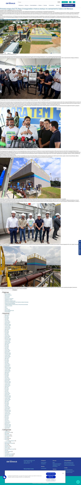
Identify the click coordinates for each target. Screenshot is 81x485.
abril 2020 (6, 405)
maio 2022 (7, 375)
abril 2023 (6, 362)
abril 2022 (6, 376)
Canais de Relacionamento (69, 471)
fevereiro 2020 (7, 407)
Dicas (6, 437)
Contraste (64, 2)
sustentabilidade (8, 451)
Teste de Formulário (8, 305)
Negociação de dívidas (9, 443)
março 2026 (7, 320)
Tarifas (6, 452)
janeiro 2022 (7, 380)
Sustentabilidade (67, 460)
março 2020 (7, 406)
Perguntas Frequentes (68, 469)
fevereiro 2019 (7, 422)
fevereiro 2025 (7, 336)
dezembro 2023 (8, 353)
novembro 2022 (8, 368)
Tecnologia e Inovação (9, 453)
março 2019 (7, 420)
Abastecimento (8, 432)
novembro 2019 (8, 411)
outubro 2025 (7, 326)
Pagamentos (7, 446)
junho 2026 (7, 317)
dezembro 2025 (8, 324)
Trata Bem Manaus (10, 440)
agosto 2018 (7, 428)
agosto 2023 (7, 357)
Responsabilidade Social (9, 310)
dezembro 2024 (8, 338)
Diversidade (7, 438)
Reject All (51, 476)
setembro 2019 (7, 413)
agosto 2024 (7, 343)
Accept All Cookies (51, 473)
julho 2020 (7, 401)
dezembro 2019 (8, 410)
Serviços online (68, 5)
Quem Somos (7, 309)
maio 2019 (7, 418)
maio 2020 (7, 404)
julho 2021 (7, 387)
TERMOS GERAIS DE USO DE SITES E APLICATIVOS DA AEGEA (16, 304)
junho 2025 (7, 331)
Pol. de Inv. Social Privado (69, 463)
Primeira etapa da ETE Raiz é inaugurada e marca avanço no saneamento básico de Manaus (36, 9)
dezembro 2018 (8, 424)
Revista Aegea (7, 311)
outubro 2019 (7, 412)
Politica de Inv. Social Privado (10, 301)
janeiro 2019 (7, 423)
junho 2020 (7, 403)
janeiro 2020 (7, 409)
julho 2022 (7, 373)
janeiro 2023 (7, 366)
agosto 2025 (7, 329)
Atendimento (7, 434)
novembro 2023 (8, 354)
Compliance (43, 463)
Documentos (7, 297)
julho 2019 (7, 416)
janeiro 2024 (7, 351)
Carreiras (45, 5)
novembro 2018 (8, 425)
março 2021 (7, 392)
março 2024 (7, 349)
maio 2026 (7, 318)
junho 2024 (7, 345)
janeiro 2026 (7, 323)
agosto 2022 (7, 372)
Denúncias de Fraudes (68, 472)
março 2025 (7, 335)
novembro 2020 (8, 397)
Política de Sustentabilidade (10, 303)
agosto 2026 (7, 314)
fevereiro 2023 (7, 364)
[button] (4, 477)
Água (6, 433)
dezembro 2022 (8, 367)
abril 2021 (6, 391)
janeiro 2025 (7, 337)
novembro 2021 (8, 382)
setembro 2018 (7, 426)
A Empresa (43, 460)
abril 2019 (6, 419)
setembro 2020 (7, 399)
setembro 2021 (7, 385)
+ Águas (6, 431)
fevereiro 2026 (7, 322)
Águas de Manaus (8, 295)
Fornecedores (51, 5)
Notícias (43, 466)
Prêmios (6, 447)
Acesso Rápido (7, 293)
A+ (70, 2)
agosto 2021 (7, 386)
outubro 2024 (7, 341)
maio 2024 (7, 347)
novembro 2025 (8, 325)
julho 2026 (7, 316)
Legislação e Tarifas (8, 299)
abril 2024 (6, 348)
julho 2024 (7, 344)
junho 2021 (7, 388)
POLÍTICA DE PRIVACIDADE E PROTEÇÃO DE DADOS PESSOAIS (16, 302)
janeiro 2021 (7, 394)
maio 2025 (7, 332)
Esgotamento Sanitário (9, 298)
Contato (6, 308)
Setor (6, 450)
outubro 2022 (7, 369)
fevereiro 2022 (7, 379)
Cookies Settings (51, 479)
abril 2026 (6, 319)
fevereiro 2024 (7, 350)
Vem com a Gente (8, 456)
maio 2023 (7, 361)
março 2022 (7, 378)
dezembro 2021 (8, 381)
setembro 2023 (7, 356)
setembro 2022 (7, 370)
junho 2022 (7, 374)
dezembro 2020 (8, 395)
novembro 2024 (8, 339)
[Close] (63, 473)
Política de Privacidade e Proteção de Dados (40, 483)
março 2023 (7, 363)
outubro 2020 (7, 398)
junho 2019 (7, 417)
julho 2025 (7, 330)
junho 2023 (7, 360)
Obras (6, 444)
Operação (6, 445)
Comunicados (7, 296)
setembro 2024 (7, 342)
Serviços (54, 460)
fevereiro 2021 (7, 393)
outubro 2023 (7, 355)
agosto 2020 (7, 400)
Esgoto (6, 439)
